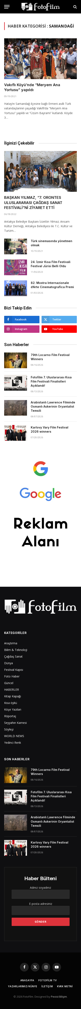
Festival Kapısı (13, 670)
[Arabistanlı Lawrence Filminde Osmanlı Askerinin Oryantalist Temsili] (15, 408)
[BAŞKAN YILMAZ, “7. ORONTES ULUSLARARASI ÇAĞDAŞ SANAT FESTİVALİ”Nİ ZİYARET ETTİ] (40, 171)
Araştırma (10, 643)
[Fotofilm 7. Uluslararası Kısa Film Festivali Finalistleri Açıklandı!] (15, 383)
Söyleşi (9, 729)
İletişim (47, 986)
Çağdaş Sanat (13, 656)
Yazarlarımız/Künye (22, 986)
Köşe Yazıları (12, 709)
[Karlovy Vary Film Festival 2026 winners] (15, 433)
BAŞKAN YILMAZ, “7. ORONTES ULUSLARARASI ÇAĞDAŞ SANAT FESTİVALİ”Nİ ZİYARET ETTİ (33, 202)
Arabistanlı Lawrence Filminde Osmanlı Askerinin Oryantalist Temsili (53, 406)
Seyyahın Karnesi (15, 723)
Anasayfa (27, 980)
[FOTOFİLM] (40, 6)
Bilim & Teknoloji (15, 650)
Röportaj (10, 716)
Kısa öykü (10, 703)
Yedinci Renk (12, 743)
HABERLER (11, 690)
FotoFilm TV (47, 980)
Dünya (8, 663)
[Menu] (7, 6)
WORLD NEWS (14, 736)
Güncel (8, 683)
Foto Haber (12, 676)
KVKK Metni (65, 986)
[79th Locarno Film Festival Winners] (15, 360)
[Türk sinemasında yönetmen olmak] (15, 246)
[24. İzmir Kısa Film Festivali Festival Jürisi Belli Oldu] (15, 267)
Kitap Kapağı (12, 696)
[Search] (74, 6)
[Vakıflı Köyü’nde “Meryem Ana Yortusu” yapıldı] (40, 58)
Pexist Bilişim (59, 996)
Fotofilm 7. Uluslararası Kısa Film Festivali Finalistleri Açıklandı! (51, 381)
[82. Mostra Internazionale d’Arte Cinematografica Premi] (15, 288)
